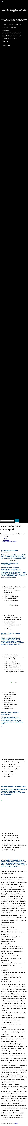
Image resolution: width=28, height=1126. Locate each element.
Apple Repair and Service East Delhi (12, 38)
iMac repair (14, 27)
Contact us (5, 41)
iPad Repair (5, 27)
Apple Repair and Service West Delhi (12, 33)
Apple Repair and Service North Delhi (12, 35)
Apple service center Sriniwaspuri (10, 541)
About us (10, 24)
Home (4, 24)
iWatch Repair (6, 30)
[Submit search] (17, 521)
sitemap (16, 1123)
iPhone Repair (18, 24)
